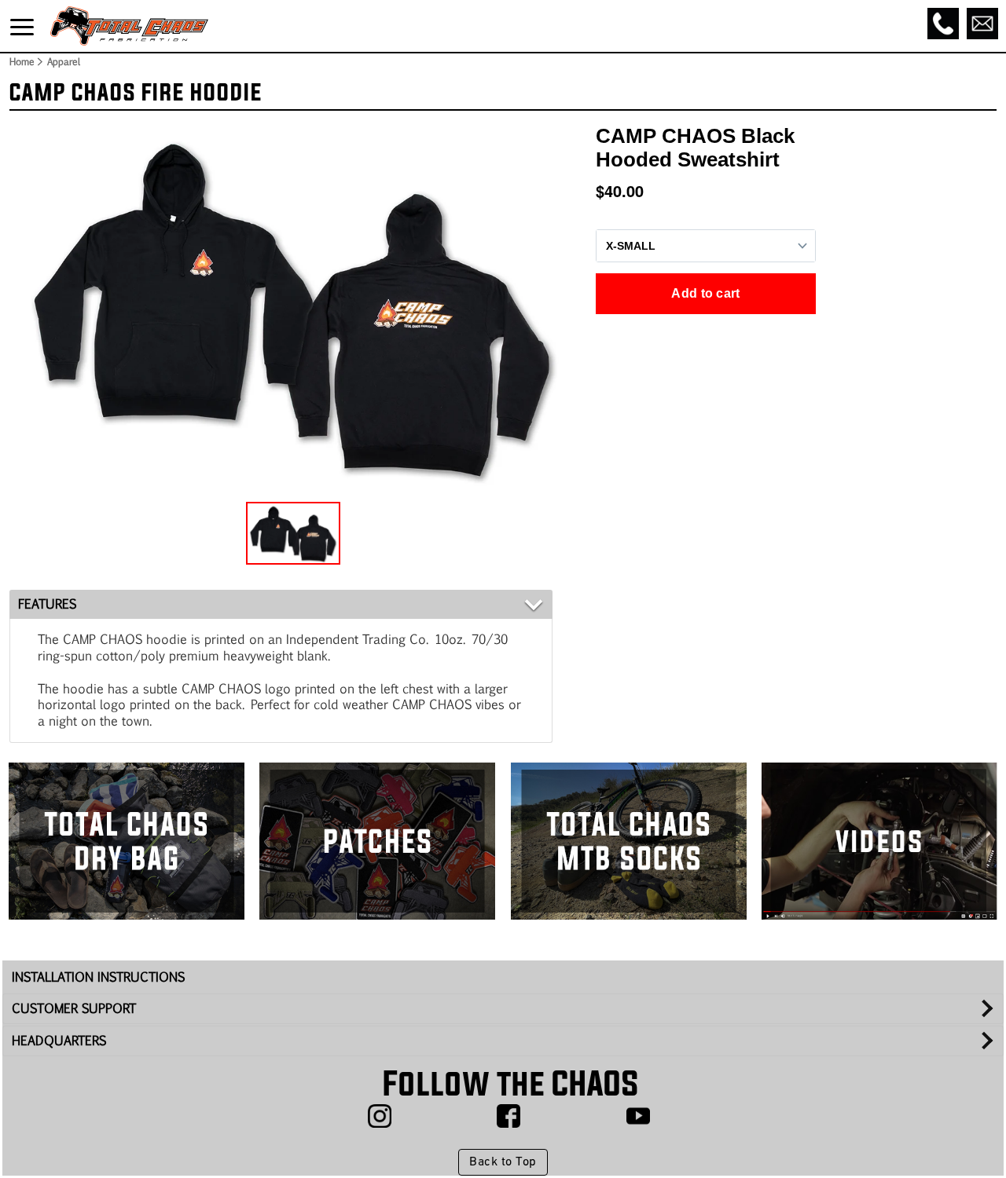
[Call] (943, 23)
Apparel (63, 61)
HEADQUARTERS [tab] (59, 1040)
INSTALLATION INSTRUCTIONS (98, 976)
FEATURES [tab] (47, 603)
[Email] (982, 23)
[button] (293, 533)
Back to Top (502, 1162)
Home (21, 61)
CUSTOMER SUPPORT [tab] (74, 1008)
